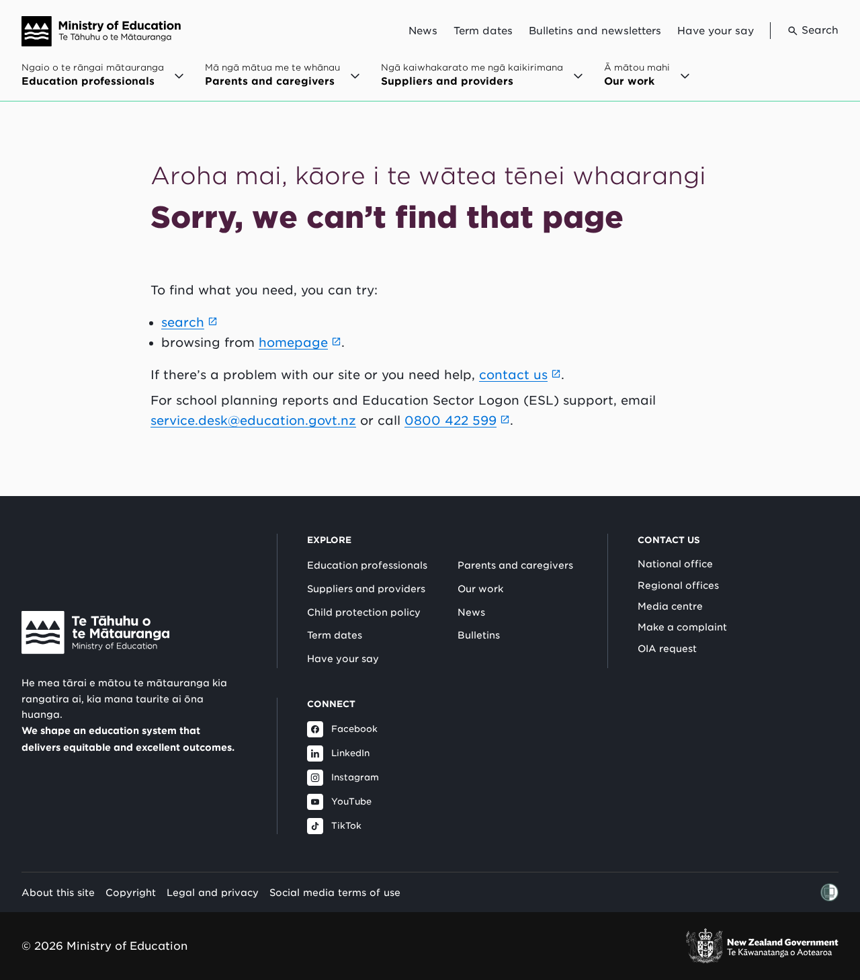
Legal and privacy (213, 892)
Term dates (483, 31)
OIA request (667, 648)
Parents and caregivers (515, 565)
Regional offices (678, 585)
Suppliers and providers (366, 588)
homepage (293, 342)
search (182, 322)
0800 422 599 (450, 420)
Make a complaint (682, 627)
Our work (480, 588)
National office (675, 564)
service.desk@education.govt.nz (253, 420)
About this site (58, 892)
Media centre (670, 606)
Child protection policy (364, 612)
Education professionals (367, 565)
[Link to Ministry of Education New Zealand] (95, 632)
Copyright (130, 892)
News (422, 31)
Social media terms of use (334, 892)
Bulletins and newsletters (595, 31)
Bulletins (479, 635)
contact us (513, 375)
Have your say (715, 31)
